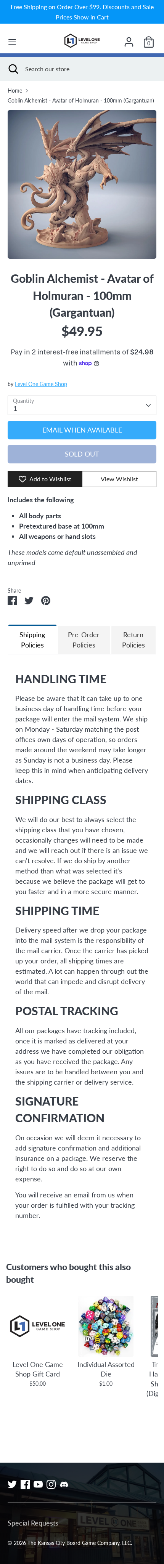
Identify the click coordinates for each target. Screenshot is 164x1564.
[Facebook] (25, 1484)
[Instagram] (51, 1484)
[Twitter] (12, 1484)
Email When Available (82, 430)
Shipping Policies (32, 639)
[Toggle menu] (12, 42)
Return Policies (133, 639)
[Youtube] (38, 1484)
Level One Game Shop (41, 384)
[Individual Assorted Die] (106, 1326)
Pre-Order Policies (84, 639)
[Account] (129, 39)
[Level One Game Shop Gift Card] (37, 1326)
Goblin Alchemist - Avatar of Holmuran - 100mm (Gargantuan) (81, 101)
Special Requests (33, 1523)
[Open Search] (12, 69)
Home (15, 91)
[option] (82, 184)
